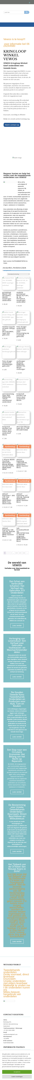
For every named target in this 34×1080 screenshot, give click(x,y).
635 (20, 553)
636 (24, 553)
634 (16, 553)
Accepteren (17, 1072)
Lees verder (17, 625)
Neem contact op (12, 125)
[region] (17, 1065)
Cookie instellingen (17, 1076)
